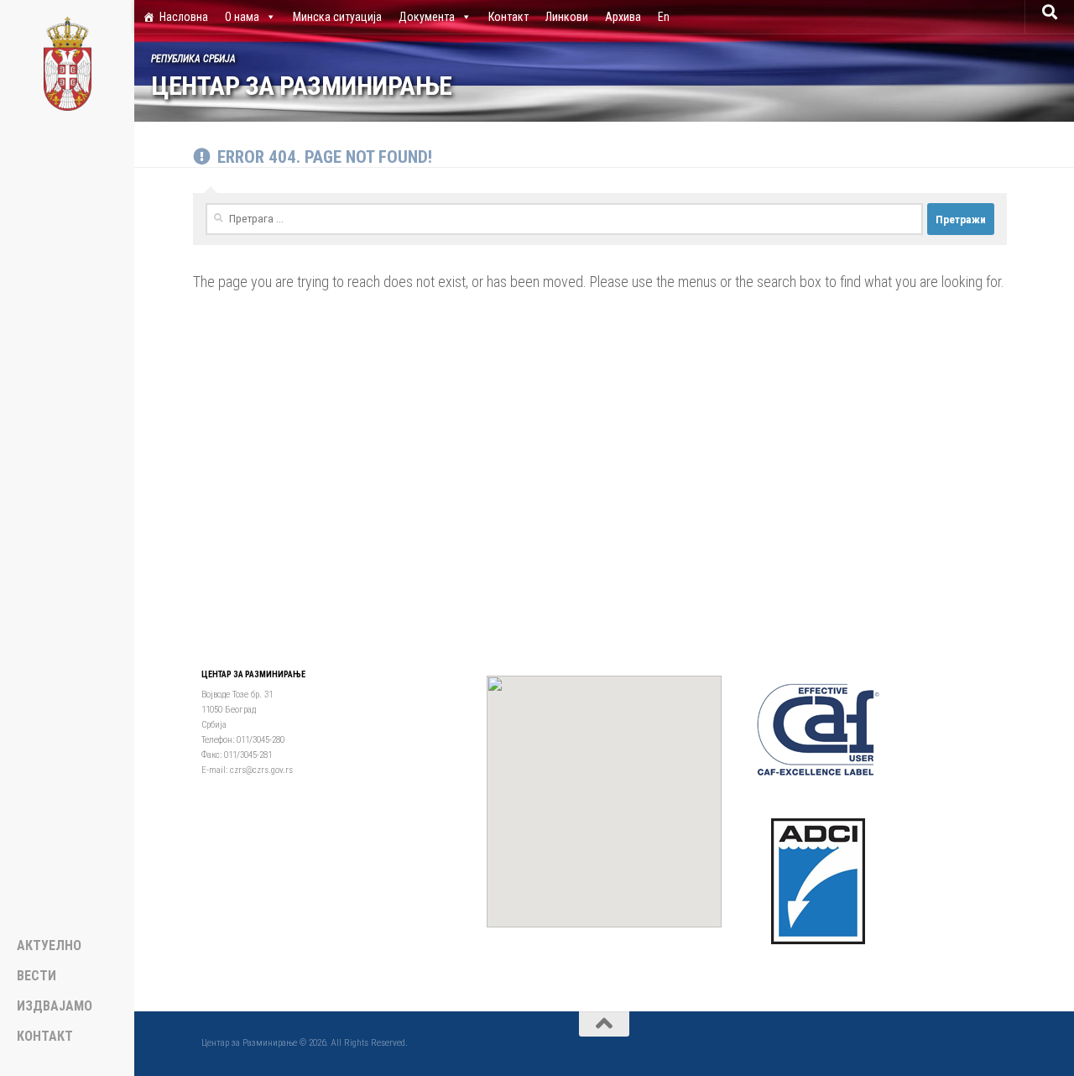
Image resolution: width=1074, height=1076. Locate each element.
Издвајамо (54, 1006)
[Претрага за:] (564, 219)
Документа (427, 17)
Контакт (508, 17)
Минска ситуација (337, 17)
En (664, 17)
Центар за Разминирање (301, 86)
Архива (623, 17)
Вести (36, 976)
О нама (242, 17)
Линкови (566, 17)
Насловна (183, 17)
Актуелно (49, 945)
